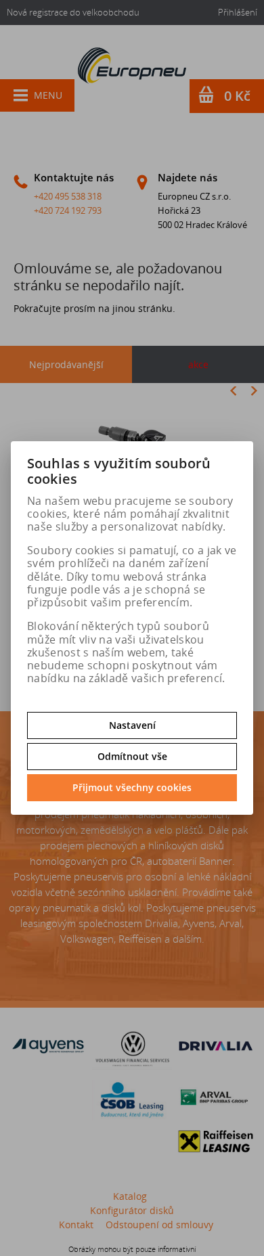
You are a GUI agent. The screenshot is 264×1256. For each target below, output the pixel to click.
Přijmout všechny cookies (132, 787)
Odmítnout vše (132, 756)
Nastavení (132, 725)
